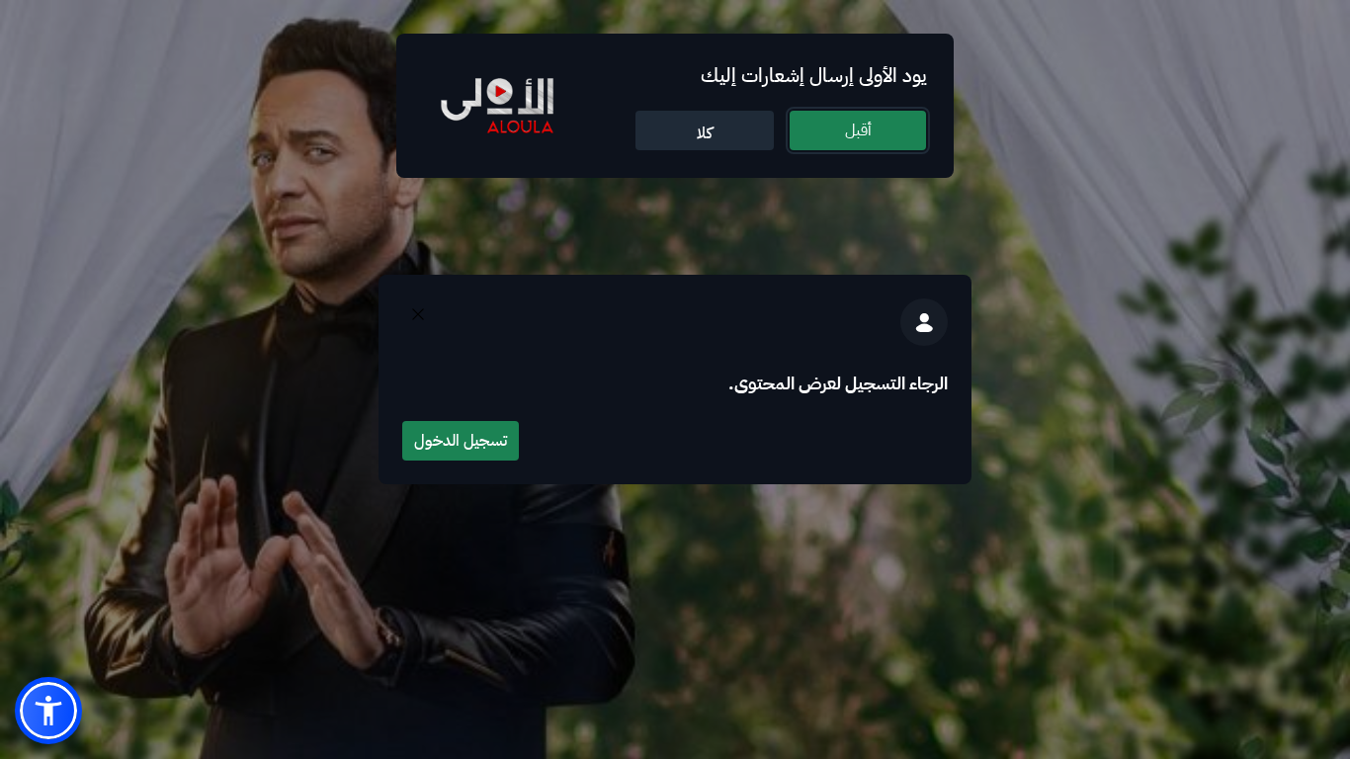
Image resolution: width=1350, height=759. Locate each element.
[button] (48, 710)
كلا (705, 133)
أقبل (858, 130)
